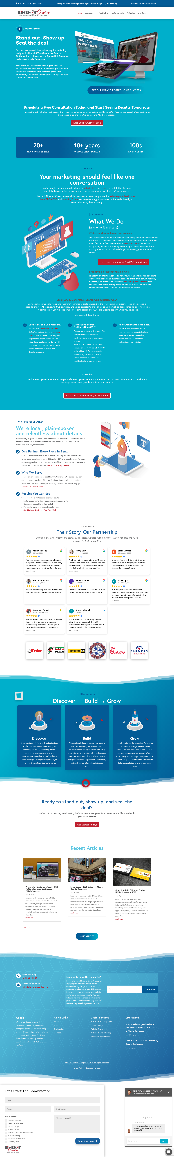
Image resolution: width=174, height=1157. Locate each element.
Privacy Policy (78, 1068)
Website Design (13, 1126)
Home (79, 12)
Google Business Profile (49, 328)
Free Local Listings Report (17, 1123)
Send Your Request (87, 1141)
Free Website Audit (14, 1120)
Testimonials (117, 12)
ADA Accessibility (14, 1135)
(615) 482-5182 (29, 978)
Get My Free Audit (31, 510)
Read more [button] (30, 571)
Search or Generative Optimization (20, 1132)
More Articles (87, 936)
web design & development (122, 196)
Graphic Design (97, 1025)
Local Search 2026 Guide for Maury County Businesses (86, 887)
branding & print (70, 199)
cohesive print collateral (135, 281)
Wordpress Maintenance (16, 1138)
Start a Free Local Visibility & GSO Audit (87, 395)
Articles (131, 12)
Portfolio (103, 12)
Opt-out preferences (93, 1068)
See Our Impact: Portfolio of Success (116, 90)
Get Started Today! (87, 824)
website (87, 188)
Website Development (100, 1029)
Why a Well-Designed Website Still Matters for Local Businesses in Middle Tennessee (41, 888)
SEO (94, 188)
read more (29, 918)
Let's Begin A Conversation (87, 122)
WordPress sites (132, 243)
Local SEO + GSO (48, 199)
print (104, 188)
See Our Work (50, 510)
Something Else (13, 1141)
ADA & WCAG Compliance (101, 1021)
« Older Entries (28, 928)
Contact (142, 12)
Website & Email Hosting (101, 1032)
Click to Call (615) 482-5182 (30, 3)
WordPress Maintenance (100, 1036)
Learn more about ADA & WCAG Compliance (123, 262)
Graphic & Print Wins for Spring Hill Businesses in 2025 (130, 891)
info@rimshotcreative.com (144, 3)
